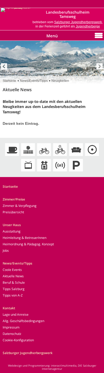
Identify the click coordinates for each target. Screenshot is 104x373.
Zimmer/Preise (14, 199)
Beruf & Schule (14, 282)
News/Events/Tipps (34, 81)
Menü (52, 35)
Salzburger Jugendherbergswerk (78, 22)
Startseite (9, 81)
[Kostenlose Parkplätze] (76, 171)
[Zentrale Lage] (92, 156)
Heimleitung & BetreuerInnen (24, 237)
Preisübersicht (13, 212)
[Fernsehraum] (28, 171)
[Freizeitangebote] (28, 156)
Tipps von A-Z (13, 295)
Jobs (6, 250)
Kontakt (9, 308)
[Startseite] (16, 8)
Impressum (11, 327)
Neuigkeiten (60, 81)
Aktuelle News (13, 276)
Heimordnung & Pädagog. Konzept (28, 244)
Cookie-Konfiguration (18, 340)
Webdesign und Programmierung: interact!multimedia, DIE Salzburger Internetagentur (52, 367)
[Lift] (44, 171)
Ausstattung (12, 231)
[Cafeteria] (12, 156)
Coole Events (12, 269)
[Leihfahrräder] (44, 156)
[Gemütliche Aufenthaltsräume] (76, 156)
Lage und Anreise (16, 314)
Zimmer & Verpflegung (20, 205)
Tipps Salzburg (14, 289)
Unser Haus (12, 225)
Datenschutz (12, 333)
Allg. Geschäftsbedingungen (23, 321)
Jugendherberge (88, 26)
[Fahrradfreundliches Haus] (60, 156)
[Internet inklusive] (60, 171)
